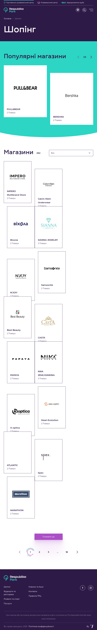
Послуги (8, 603)
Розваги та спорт (12, 599)
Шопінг (7, 587)
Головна (7, 18)
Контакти (33, 591)
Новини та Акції (36, 587)
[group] (25, 91)
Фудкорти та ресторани (10, 593)
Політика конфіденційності (41, 626)
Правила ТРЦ (35, 596)
